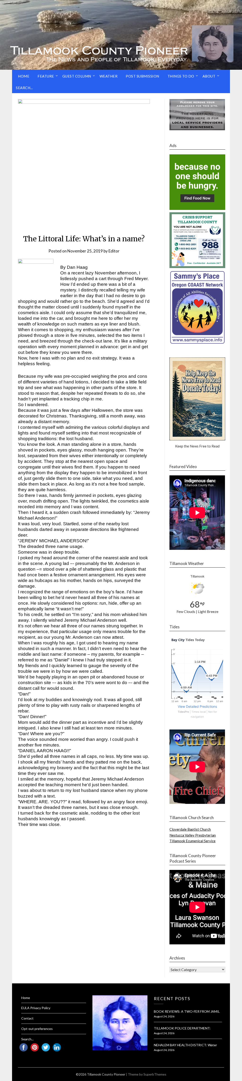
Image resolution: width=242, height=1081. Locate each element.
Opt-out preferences (37, 1029)
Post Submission (142, 76)
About (209, 76)
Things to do (181, 76)
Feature (46, 76)
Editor (114, 250)
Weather (108, 76)
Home (23, 76)
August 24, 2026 (164, 1016)
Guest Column (76, 76)
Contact (27, 1018)
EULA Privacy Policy (35, 1008)
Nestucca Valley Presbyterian (192, 835)
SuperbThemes (154, 1074)
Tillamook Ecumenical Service (192, 841)
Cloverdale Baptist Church (190, 829)
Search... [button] (24, 88)
